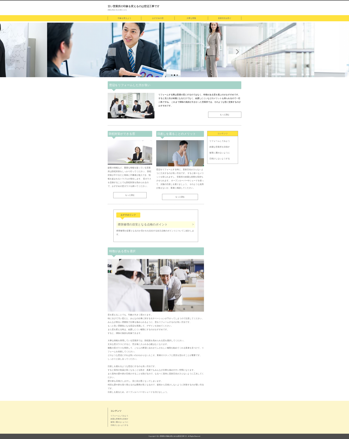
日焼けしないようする (219, 159)
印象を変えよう (124, 18)
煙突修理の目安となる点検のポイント (143, 224)
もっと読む (224, 115)
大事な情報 (191, 18)
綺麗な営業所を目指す (219, 147)
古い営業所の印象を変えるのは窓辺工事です (134, 6)
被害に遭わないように (219, 153)
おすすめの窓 (158, 18)
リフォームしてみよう (219, 141)
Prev (112, 52)
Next (237, 52)
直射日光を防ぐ (224, 18)
